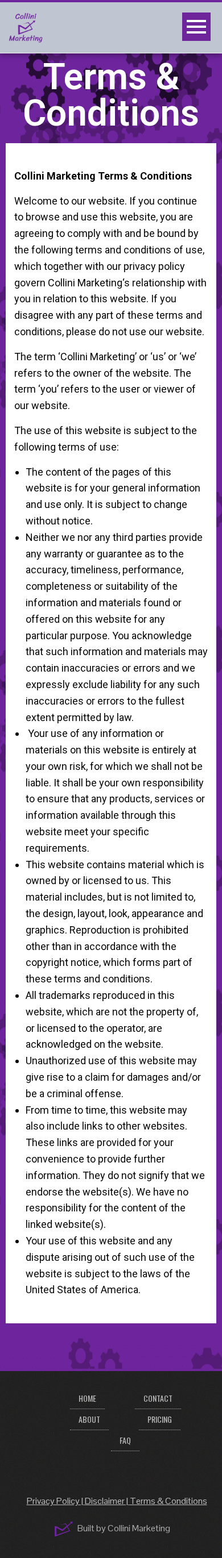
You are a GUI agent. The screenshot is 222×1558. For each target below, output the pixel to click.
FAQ (125, 1440)
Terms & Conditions (168, 1501)
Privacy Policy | (56, 1501)
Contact (157, 1398)
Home (87, 1398)
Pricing (159, 1419)
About (89, 1419)
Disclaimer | (107, 1501)
